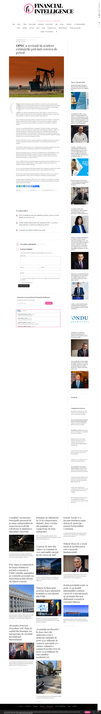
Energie (62, 24)
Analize (18, 28)
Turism (43, 28)
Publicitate (75, 706)
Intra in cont (49, 20)
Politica (25, 24)
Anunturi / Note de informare (47, 31)
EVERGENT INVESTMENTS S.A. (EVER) (26, 322)
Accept (87, 712)
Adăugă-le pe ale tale (40, 244)
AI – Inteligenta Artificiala (79, 24)
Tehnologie (69, 24)
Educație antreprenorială (75, 28)
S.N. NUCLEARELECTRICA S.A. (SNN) (26, 314)
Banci (56, 24)
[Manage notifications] (98, 711)
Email (42, 267)
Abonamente (35, 706)
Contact (69, 706)
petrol (41, 190)
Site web (22, 272)
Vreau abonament (41, 20)
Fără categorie (17, 668)
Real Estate (31, 28)
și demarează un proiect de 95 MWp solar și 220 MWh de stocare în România (79, 432)
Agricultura (24, 28)
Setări (94, 712)
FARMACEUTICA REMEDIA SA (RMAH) (26, 326)
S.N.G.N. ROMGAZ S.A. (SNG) (25, 318)
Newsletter (42, 706)
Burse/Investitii (49, 24)
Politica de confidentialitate (60, 706)
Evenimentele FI (56, 20)
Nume (21, 267)
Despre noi (21, 706)
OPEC (38, 190)
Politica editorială (50, 706)
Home (13, 24)
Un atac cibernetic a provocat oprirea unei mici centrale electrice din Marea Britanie (79, 452)
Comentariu (23, 255)
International (40, 24)
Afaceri (19, 24)
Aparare (38, 28)
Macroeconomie (32, 24)
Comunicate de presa (51, 28)
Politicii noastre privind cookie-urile (26, 713)
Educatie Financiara (63, 28)
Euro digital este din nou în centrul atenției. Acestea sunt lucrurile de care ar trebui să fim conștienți (79, 413)
